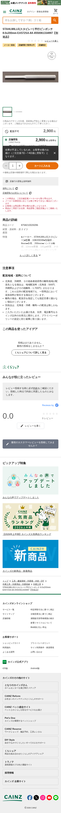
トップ (5, 581)
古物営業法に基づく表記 (41, 614)
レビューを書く (51, 41)
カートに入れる (42, 165)
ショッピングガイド (11, 643)
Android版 (35, 668)
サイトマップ (8, 614)
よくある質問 (8, 652)
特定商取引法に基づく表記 (42, 609)
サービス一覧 (8, 609)
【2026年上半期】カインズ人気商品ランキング (27, 534)
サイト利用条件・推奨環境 (42, 647)
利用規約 (6, 647)
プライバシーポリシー (40, 643)
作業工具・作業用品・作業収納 (16, 584)
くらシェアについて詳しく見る (31, 352)
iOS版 (5, 668)
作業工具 (37, 584)
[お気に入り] (52, 56)
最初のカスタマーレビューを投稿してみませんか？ (32, 444)
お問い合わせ (36, 652)
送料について (8, 188)
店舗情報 (6, 618)
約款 (35, 388)
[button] (54, 20)
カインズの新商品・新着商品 (17, 571)
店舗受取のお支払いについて (15, 193)
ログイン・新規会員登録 (37, 11)
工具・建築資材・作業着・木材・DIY (28, 581)
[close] (54, 153)
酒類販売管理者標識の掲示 (42, 618)
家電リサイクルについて (41, 623)
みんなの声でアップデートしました (21, 497)
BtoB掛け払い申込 (39, 627)
